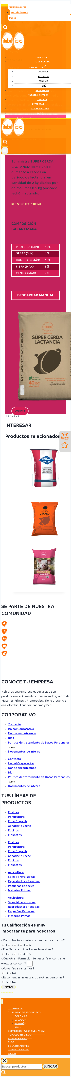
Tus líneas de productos (24, 1012)
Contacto (14, 724)
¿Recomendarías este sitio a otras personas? (32, 977)
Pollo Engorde (17, 821)
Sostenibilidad (40, 109)
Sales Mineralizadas (22, 877)
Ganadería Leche (19, 826)
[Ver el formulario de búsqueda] (5, 28)
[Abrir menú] (4, 150)
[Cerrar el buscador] (4, 1061)
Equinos (13, 830)
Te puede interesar (39, 102)
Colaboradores (17, 7)
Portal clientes (18, 1050)
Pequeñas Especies (21, 886)
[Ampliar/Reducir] (2, 992)
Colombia (43, 72)
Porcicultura (16, 817)
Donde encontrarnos (22, 733)
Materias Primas (19, 890)
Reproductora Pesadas (24, 881)
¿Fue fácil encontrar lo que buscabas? (27, 949)
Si (6, 973)
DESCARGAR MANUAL (35, 295)
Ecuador (43, 77)
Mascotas (15, 835)
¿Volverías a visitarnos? (17, 968)
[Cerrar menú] (2, 1001)
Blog (40, 113)
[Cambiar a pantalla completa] (5, 992)
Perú (43, 86)
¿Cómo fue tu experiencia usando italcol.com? (33, 940)
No (14, 973)
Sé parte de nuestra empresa (38, 93)
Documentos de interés (24, 751)
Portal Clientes (19, 12)
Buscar (50, 1066)
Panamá (43, 81)
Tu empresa (40, 57)
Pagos (12, 18)
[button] (20, 411)
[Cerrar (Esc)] (11, 992)
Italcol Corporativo (21, 729)
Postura (13, 812)
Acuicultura (16, 872)
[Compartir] (8, 992)
